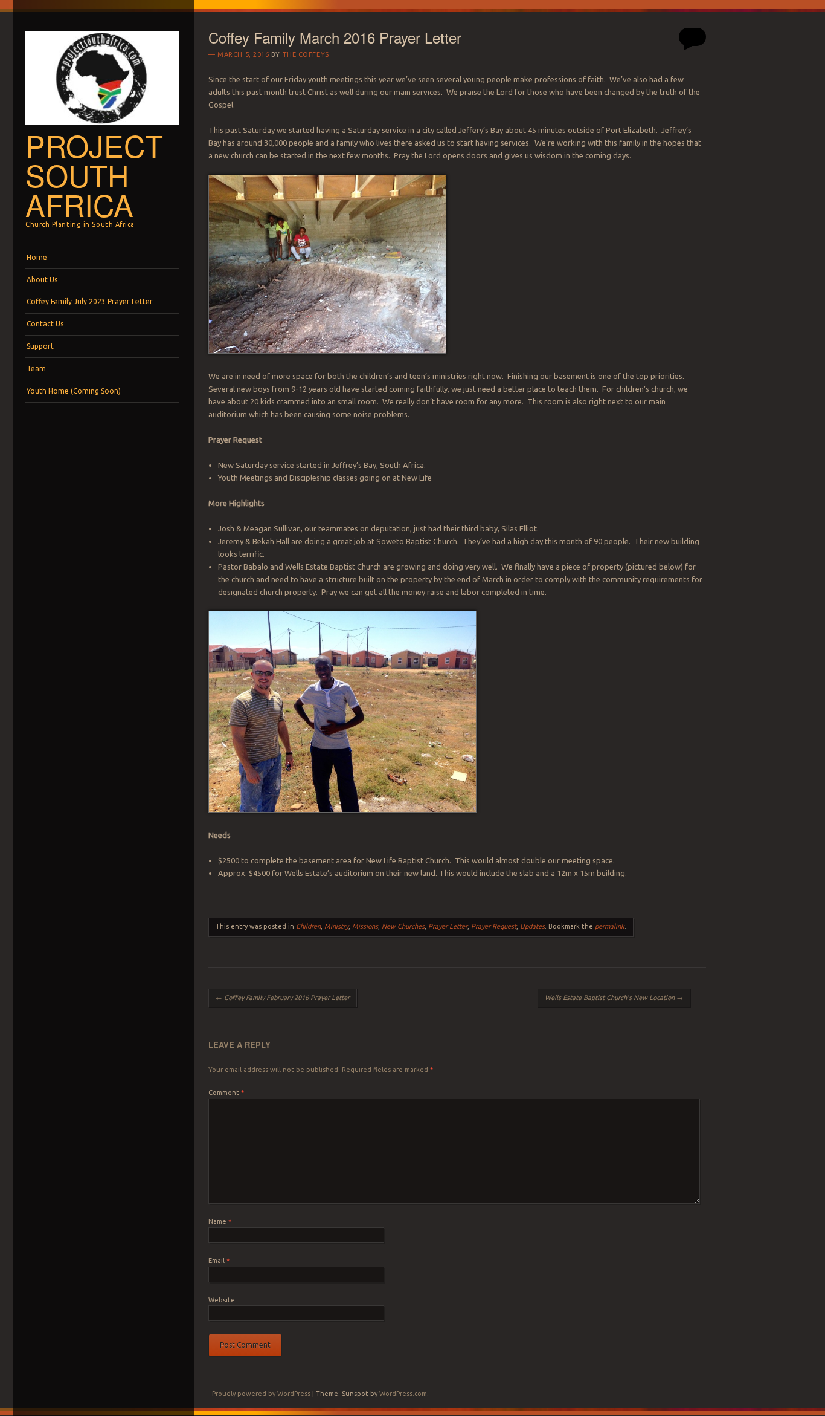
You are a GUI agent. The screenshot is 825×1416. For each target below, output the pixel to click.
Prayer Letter (447, 926)
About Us (42, 280)
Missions (365, 926)
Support (40, 346)
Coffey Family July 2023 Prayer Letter (90, 301)
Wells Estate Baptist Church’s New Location (614, 997)
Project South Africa (94, 175)
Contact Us (45, 324)
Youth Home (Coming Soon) (74, 391)
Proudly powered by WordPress (261, 1393)
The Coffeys (306, 54)
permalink (609, 926)
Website (221, 1300)
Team (36, 368)
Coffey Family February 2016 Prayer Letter (283, 997)
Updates (532, 926)
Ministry (336, 926)
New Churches (403, 926)
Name (219, 1221)
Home (37, 257)
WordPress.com (403, 1393)
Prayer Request (493, 926)
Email (219, 1260)
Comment (226, 1092)
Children (308, 926)
